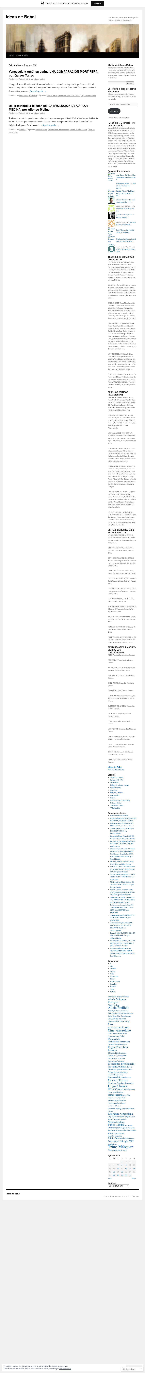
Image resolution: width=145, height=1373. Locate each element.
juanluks (119, 215)
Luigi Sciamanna (113, 1117)
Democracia (114, 1038)
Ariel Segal (111, 1011)
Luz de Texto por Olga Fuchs (120, 800)
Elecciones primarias (116, 1069)
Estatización (123, 1072)
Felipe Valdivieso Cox (115, 1075)
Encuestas (128, 1069)
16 (126, 1168)
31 (130, 1175)
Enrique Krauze (113, 1072)
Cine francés (124, 1021)
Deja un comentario (88, 95)
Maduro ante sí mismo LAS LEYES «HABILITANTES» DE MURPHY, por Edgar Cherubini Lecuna (122, 899)
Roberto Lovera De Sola (116, 1133)
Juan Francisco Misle (117, 1100)
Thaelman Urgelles (122, 239)
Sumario (113, 986)
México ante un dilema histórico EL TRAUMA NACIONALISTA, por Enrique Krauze (122, 884)
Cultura (112, 971)
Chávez (111, 1018)
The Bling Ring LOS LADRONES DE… (125, 193)
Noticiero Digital (115, 803)
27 (114, 1175)
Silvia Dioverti (116, 1138)
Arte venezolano (122, 1010)
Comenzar (97, 3)
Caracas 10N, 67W (116, 780)
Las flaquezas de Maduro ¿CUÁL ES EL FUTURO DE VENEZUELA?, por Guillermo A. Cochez (122, 943)
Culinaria (113, 968)
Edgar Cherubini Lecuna (118, 1048)
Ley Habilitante (129, 1108)
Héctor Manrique (129, 1089)
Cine (111, 966)
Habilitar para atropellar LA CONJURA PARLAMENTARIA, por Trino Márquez (121, 856)
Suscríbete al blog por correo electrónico (122, 90)
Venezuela (112, 1150)
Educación (111, 1053)
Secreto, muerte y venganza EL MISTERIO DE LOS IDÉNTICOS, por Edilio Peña (122, 876)
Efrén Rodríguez (120, 1053)
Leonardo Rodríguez (116, 1108)
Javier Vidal (126, 1095)
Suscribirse (114, 111)
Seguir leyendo (38, 90)
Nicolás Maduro (116, 1121)
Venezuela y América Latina (69, 95)
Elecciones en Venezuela (116, 1061)
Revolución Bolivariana (116, 1130)
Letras (112, 974)
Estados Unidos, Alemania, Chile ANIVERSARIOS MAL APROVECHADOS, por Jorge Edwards (122, 892)
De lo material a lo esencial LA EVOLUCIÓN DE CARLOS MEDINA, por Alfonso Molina (49, 107)
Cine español (113, 1021)
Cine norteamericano (118, 1025)
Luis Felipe (120, 230)
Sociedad (33, 95)
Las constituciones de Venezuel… (126, 223)
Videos (112, 991)
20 (114, 1172)
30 (126, 1175)
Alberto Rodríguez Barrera (118, 996)
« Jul (110, 1178)
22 (122, 1172)
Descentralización (113, 1044)
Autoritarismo (113, 1013)
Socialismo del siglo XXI (121, 1141)
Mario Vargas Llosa (127, 1116)
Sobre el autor (22, 55)
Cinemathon (114, 782)
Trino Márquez (120, 1146)
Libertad (110, 1111)
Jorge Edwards (112, 1098)
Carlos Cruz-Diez (114, 1016)
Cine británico (120, 1018)
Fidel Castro (127, 1077)
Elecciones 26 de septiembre (117, 1056)
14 (118, 1168)
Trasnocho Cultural (116, 805)
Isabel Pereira (115, 1094)
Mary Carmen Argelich (117, 1119)
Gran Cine (113, 790)
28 (118, 1175)
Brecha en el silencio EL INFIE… (126, 185)
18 (134, 1168)
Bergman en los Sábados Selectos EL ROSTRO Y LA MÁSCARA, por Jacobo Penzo (122, 843)
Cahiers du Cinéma (116, 777)
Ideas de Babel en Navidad (119, 815)
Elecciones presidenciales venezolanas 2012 (121, 1065)
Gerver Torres (52, 95)
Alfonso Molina (39, 79)
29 (122, 1175)
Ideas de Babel (21, 16)
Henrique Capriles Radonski (120, 1083)
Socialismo (129, 1138)
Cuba (122, 1035)
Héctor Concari (115, 1089)
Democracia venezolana (119, 1041)
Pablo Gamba (116, 1125)
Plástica (22, 129)
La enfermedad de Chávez (116, 1103)
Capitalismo (123, 1013)
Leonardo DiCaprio (114, 1106)
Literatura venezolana (120, 1114)
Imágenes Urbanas (116, 792)
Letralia (112, 798)
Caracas (130, 1013)
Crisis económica (113, 1036)
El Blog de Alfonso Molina (119, 785)
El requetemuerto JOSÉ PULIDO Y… (126, 177)
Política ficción (115, 981)
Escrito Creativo (115, 787)
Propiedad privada (115, 1127)
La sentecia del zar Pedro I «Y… (125, 201)
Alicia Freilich (118, 1007)
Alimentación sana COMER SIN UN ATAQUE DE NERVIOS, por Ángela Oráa (122, 917)
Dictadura (123, 1044)
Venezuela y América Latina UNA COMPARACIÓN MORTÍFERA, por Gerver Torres (53, 73)
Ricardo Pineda (130, 1130)
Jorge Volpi (121, 1098)
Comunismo (122, 1033)
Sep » (134, 1178)
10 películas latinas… (123, 183)
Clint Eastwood (113, 1033)
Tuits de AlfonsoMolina (116, 769)
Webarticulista (115, 808)
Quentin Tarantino (129, 1128)
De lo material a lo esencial (58, 129)
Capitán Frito (120, 191)
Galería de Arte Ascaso (78, 129)
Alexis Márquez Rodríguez (117, 1000)
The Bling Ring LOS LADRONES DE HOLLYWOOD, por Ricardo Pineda (122, 831)
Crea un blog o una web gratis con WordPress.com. (121, 1196)
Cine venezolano (119, 1030)
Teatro (112, 989)
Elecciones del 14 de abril (116, 1058)
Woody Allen (122, 1150)
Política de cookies (65, 1368)
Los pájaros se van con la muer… (125, 216)
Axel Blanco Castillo (123, 175)
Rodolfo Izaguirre (115, 1136)
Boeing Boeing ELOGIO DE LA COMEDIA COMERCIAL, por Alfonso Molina (123, 935)
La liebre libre (114, 795)
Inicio (11, 55)
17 (130, 1168)
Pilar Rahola (128, 1125)
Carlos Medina (41, 129)
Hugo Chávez (117, 1085)
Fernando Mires (115, 1077)
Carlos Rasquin (126, 1016)
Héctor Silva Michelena (115, 1092)
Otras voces (23, 95)
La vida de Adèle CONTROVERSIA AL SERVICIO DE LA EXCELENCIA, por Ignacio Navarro (122, 869)
